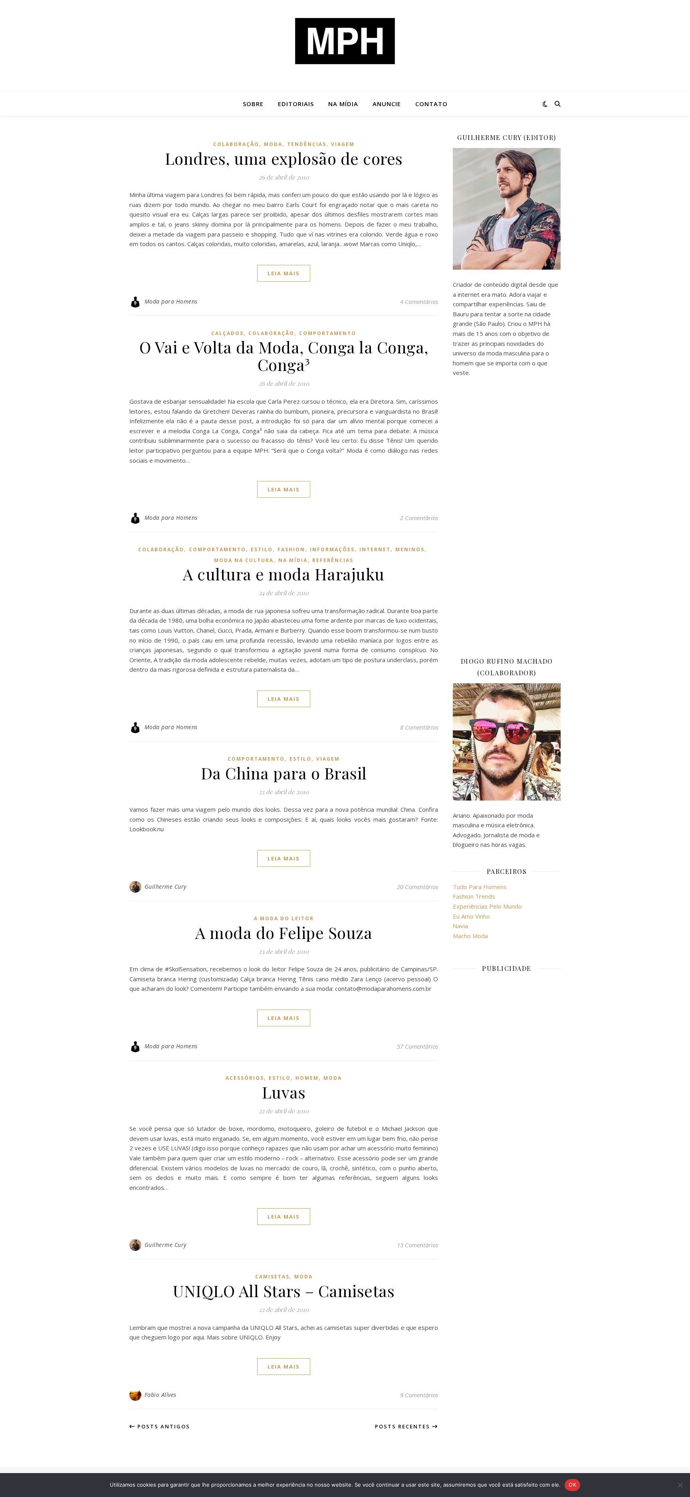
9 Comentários (419, 1395)
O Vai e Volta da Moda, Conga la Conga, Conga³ (283, 355)
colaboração (236, 144)
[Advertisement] (507, 516)
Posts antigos (162, 1426)
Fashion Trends (474, 896)
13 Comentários (417, 1245)
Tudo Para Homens (480, 887)
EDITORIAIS (296, 104)
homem (307, 1078)
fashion (291, 549)
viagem (343, 144)
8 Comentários (419, 727)
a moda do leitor (284, 918)
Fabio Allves (160, 1394)
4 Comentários (419, 302)
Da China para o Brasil (284, 772)
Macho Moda (470, 936)
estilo (262, 549)
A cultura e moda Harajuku (284, 573)
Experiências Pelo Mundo (487, 906)
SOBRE (253, 104)
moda (273, 144)
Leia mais (284, 273)
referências (332, 560)
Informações (332, 549)
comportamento (327, 333)
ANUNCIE (387, 104)
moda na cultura (244, 560)
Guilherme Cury (165, 886)
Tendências (306, 144)
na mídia (292, 560)
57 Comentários (417, 1046)
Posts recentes (403, 1426)
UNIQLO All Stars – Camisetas (284, 1290)
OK (572, 1484)
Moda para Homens (171, 301)
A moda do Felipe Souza (283, 932)
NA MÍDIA (343, 104)
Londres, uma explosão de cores (284, 158)
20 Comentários (417, 887)
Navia (460, 926)
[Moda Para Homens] (345, 41)
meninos (409, 549)
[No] (680, 1485)
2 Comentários (419, 518)
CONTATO (431, 104)
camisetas (272, 1276)
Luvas (284, 1092)
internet (375, 549)
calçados (227, 333)
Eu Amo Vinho (471, 916)
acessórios (245, 1078)
